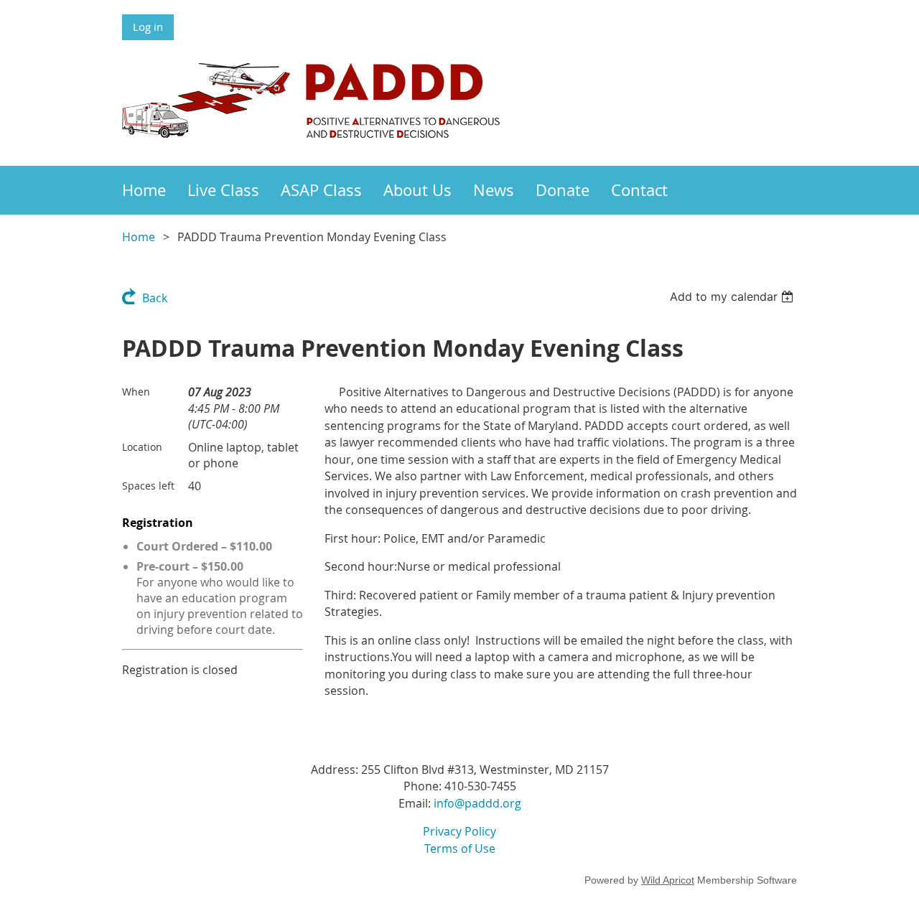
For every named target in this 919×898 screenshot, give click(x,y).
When (136, 391)
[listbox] (733, 296)
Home (138, 237)
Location (142, 447)
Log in (148, 26)
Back (154, 298)
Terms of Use (459, 848)
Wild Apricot (667, 880)
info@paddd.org (477, 803)
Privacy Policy (459, 831)
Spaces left (148, 485)
